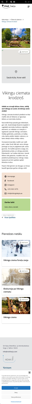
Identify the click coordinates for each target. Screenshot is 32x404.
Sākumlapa (5, 20)
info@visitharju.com (10, 352)
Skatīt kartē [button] (25, 52)
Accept (16, 388)
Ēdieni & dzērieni (16, 20)
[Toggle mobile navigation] (28, 6)
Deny (16, 392)
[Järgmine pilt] (27, 38)
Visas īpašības (10, 217)
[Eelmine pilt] (5, 38)
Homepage (11, 176)
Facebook (10, 181)
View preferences (16, 397)
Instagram (10, 185)
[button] (29, 372)
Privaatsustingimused (16, 401)
